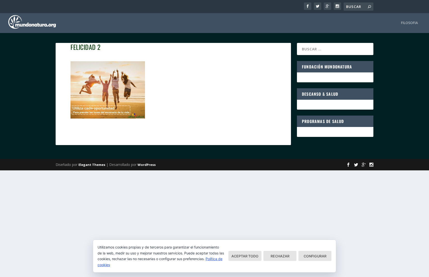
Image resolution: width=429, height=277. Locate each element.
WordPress (147, 164)
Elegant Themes (91, 164)
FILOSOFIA (409, 23)
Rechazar (280, 256)
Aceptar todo (244, 256)
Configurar (315, 256)
